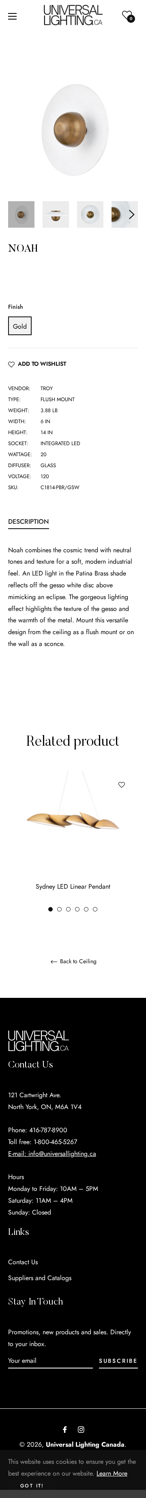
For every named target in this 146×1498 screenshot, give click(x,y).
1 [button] (50, 909)
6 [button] (95, 909)
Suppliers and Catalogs (39, 1278)
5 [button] (86, 909)
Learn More (112, 1473)
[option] (73, 842)
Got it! (32, 1485)
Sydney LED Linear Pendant (73, 886)
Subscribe (118, 1361)
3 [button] (68, 909)
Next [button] (132, 214)
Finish (15, 307)
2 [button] (59, 909)
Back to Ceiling (77, 961)
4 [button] (77, 909)
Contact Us (23, 1262)
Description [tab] (28, 521)
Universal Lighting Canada (85, 1444)
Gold (20, 326)
